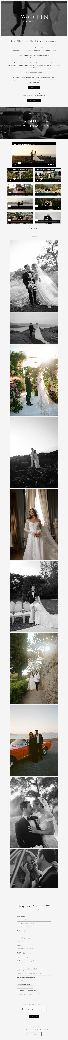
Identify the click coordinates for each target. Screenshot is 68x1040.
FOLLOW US (34, 100)
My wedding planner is (25, 938)
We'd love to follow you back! (24, 953)
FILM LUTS (34, 1034)
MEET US (34, 87)
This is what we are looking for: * (27, 990)
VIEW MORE (34, 893)
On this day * (21, 931)
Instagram (20, 952)
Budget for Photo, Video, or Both (27, 969)
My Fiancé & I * (22, 916)
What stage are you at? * (24, 984)
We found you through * (25, 961)
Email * (19, 945)
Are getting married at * (25, 924)
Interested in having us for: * (27, 977)
